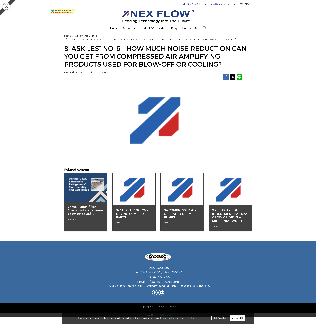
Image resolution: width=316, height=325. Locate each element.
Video (162, 28)
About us (129, 28)
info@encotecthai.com (163, 282)
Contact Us (189, 28)
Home (114, 28)
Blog (174, 28)
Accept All (237, 317)
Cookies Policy (187, 317)
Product (145, 28)
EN (245, 3)
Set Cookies (220, 317)
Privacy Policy (167, 317)
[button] (204, 28)
